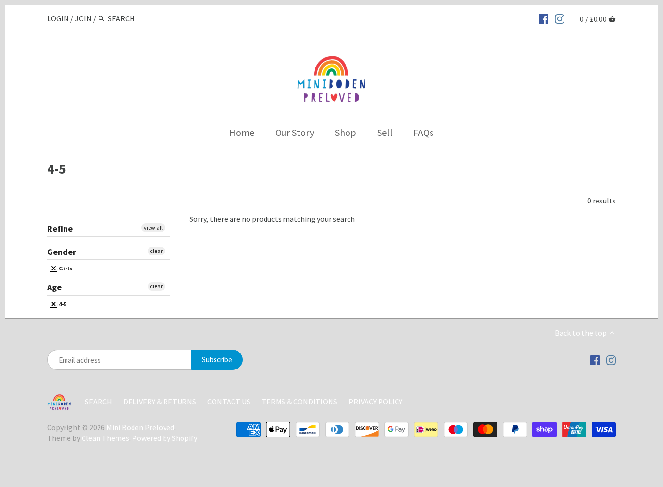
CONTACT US (229, 401)
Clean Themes (105, 438)
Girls (65, 268)
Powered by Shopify (164, 438)
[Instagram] (559, 18)
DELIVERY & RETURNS (160, 401)
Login (58, 18)
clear (156, 250)
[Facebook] (543, 18)
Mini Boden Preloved (140, 427)
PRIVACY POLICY (375, 401)
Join (83, 18)
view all (153, 227)
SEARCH (98, 401)
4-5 (62, 304)
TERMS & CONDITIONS (299, 401)
